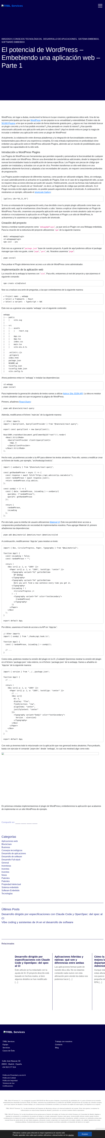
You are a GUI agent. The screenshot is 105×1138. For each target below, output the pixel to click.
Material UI (55, 522)
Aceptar (85, 1134)
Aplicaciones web (10, 841)
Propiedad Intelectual (11, 884)
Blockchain (7, 844)
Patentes (6, 878)
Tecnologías (7, 893)
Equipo (5, 1044)
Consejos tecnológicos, (27, 39)
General (5, 863)
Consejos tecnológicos (12, 850)
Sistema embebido (10, 887)
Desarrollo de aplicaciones (14, 853)
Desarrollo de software (12, 856)
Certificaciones (8, 1086)
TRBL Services (8, 1041)
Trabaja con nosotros (63, 1041)
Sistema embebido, (88, 39)
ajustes (71, 1135)
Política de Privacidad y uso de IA (14, 1075)
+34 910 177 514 (9, 1067)
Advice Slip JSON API (73, 393)
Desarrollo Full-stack (11, 860)
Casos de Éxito (9, 1051)
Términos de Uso (8, 1083)
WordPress (35, 120)
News (4, 875)
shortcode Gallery (43, 192)
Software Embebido (13, 42)
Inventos (5, 869)
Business (6, 847)
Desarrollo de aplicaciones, (60, 39)
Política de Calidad (9, 1078)
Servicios (6, 1048)
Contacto (58, 1044)
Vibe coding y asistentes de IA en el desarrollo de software (37, 922)
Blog (57, 1048)
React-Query (25, 402)
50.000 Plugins (8, 123)
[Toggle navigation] (100, 5)
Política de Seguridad (10, 1080)
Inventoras (6, 866)
